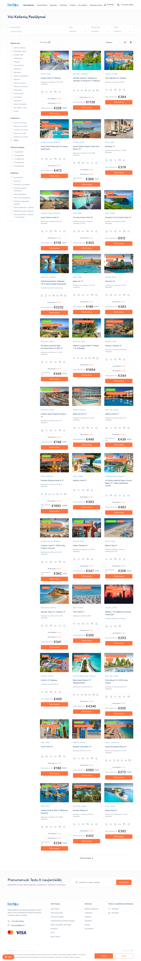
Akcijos (87, 925)
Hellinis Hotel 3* (80, 480)
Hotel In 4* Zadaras (49, 680)
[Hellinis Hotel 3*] (86, 462)
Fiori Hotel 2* (78, 612)
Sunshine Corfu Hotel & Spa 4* (118, 217)
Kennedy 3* (110, 146)
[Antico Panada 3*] (86, 527)
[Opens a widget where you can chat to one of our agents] (8, 957)
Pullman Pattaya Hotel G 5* (52, 480)
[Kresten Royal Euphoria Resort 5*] (54, 396)
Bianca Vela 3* (111, 545)
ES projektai (82, 5)
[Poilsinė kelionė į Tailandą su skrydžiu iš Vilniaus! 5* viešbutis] (86, 60)
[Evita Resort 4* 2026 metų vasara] (118, 662)
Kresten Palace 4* (80, 810)
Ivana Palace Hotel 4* (50, 217)
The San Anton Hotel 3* (83, 217)
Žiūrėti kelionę (54, 113)
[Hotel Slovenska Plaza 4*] (118, 728)
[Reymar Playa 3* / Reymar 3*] (54, 594)
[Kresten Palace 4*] (86, 792)
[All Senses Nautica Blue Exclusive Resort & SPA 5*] (54, 328)
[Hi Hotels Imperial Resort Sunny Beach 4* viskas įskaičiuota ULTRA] (118, 462)
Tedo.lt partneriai (57, 913)
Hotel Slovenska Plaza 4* (115, 747)
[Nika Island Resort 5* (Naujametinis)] (86, 662)
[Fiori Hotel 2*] (86, 594)
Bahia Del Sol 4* (80, 414)
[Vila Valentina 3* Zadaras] (118, 60)
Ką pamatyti (89, 929)
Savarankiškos (42, 5)
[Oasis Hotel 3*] (118, 792)
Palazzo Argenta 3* (113, 345)
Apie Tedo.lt (55, 909)
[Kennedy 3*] (118, 128)
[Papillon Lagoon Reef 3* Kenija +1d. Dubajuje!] (86, 328)
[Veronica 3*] (118, 263)
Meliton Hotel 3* (112, 414)
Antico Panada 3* (80, 545)
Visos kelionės (28, 5)
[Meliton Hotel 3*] (118, 396)
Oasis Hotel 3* (111, 810)
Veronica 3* (110, 281)
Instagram (115, 913)
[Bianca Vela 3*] (118, 527)
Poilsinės (73, 5)
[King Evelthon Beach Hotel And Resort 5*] (86, 128)
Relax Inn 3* (78, 281)
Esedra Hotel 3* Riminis (51, 78)
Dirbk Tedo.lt (55, 936)
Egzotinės (53, 5)
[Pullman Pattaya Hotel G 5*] (54, 462)
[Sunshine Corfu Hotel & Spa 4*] (118, 199)
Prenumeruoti (124, 882)
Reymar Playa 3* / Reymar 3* (53, 612)
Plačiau (124, 956)
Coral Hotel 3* (47, 747)
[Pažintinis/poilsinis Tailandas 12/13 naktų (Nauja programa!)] (54, 263)
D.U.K (53, 932)
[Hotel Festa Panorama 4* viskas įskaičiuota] (54, 128)
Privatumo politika (57, 917)
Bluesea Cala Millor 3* (82, 747)
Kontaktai (54, 929)
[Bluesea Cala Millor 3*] (86, 728)
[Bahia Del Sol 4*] (86, 396)
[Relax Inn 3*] (86, 263)
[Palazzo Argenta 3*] (118, 328)
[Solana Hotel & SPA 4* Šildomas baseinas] (54, 792)
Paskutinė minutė (96, 5)
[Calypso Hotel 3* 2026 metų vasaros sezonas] (54, 527)
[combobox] (22, 31)
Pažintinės (63, 5)
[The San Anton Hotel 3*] (86, 199)
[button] (22, 43)
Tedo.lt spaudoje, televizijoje (61, 925)
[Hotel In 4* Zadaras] (54, 662)
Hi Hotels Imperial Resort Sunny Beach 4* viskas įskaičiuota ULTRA (118, 483)
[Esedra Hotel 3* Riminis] (54, 60)
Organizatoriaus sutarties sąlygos (63, 921)
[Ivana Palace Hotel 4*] (54, 199)
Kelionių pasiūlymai (91, 909)
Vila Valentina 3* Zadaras (115, 78)
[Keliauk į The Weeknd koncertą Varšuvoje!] (118, 594)
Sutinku (104, 956)
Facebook (115, 909)
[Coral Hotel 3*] (54, 728)
